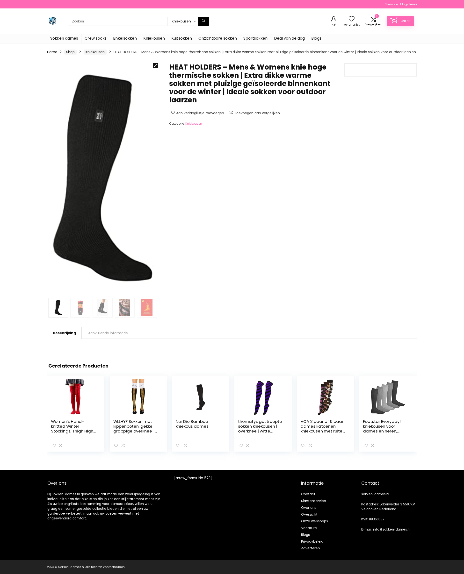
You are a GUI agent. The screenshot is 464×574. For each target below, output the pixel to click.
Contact (308, 494)
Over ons (308, 507)
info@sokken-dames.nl (391, 529)
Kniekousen (154, 38)
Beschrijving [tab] (64, 333)
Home (52, 52)
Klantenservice (313, 500)
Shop (70, 52)
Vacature (309, 527)
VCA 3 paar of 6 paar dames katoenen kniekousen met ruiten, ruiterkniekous (323, 428)
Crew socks (96, 38)
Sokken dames (64, 38)
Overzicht (309, 514)
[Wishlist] (352, 19)
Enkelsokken (125, 38)
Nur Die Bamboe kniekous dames (192, 423)
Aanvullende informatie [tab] (108, 333)
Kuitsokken (181, 38)
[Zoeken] (203, 21)
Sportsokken (255, 38)
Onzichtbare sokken (217, 38)
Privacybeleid (312, 541)
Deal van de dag (289, 38)
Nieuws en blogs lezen (401, 4)
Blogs (316, 38)
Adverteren (310, 548)
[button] (155, 65)
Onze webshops (314, 521)
